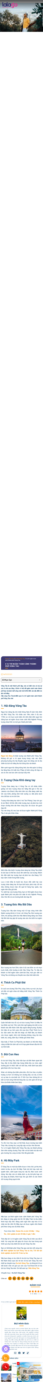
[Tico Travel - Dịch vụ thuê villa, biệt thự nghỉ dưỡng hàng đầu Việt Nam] (10, 8)
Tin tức (12, 658)
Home (7, 658)
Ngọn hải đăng (7, 756)
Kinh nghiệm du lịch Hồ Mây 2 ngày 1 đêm (21, 1234)
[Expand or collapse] (39, 680)
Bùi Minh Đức (21, 1323)
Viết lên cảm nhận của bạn (29, 1302)
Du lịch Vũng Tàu (20, 658)
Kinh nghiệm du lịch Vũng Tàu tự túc (18, 1251)
